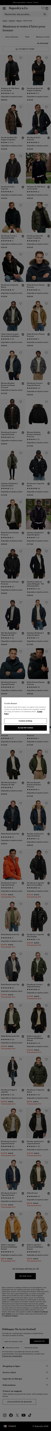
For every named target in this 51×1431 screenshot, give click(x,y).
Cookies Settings (25, 721)
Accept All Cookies (25, 728)
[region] (25, 715)
